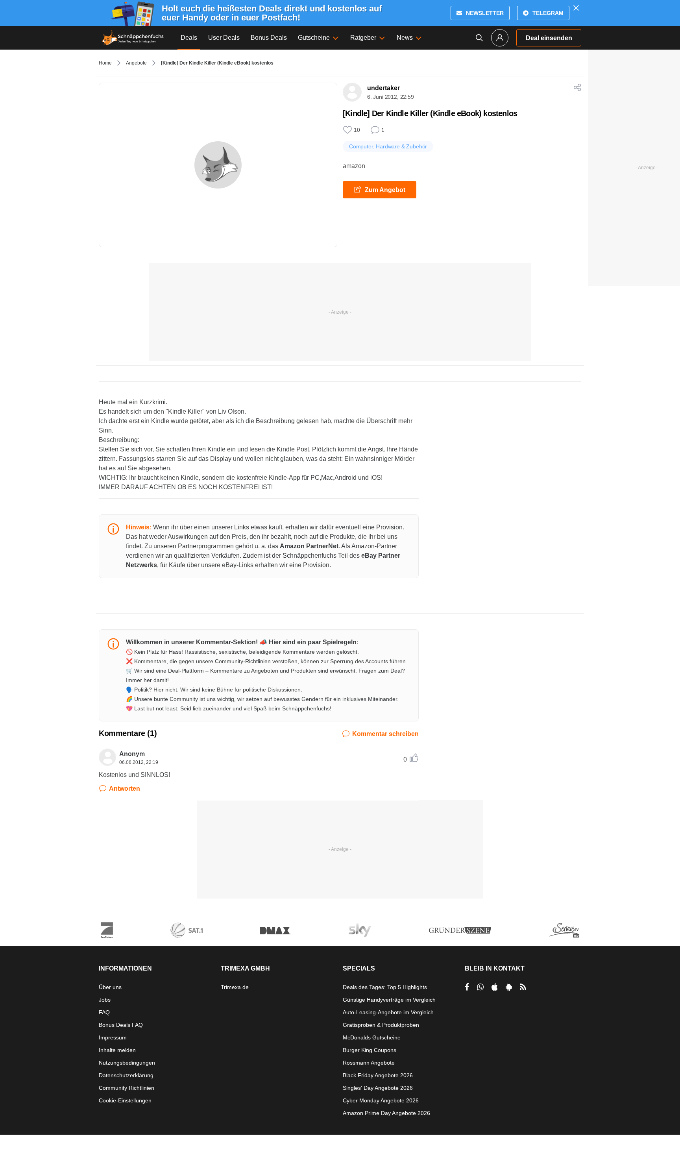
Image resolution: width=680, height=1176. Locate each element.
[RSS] (523, 987)
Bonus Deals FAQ (121, 1025)
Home (105, 63)
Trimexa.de (235, 987)
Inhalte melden (117, 1050)
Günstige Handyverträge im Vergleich (389, 1000)
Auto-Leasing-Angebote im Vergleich (388, 1012)
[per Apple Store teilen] (495, 987)
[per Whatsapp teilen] (480, 987)
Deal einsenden (549, 38)
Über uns (110, 987)
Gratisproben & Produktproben (381, 1025)
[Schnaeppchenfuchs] (133, 38)
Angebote (136, 63)
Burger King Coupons (369, 1050)
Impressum (113, 1037)
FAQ (104, 1012)
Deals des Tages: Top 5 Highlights (385, 987)
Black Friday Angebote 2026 (378, 1075)
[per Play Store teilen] (509, 987)
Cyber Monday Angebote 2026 (381, 1100)
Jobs (105, 1000)
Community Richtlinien (126, 1088)
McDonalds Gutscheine (372, 1037)
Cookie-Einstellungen (125, 1100)
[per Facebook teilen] (467, 987)
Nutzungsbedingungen (127, 1063)
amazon (354, 166)
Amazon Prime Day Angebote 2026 (386, 1113)
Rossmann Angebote (369, 1063)
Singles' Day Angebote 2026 (378, 1088)
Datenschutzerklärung (126, 1075)
